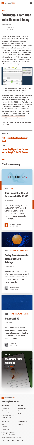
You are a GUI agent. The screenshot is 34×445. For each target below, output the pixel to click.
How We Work (22, 408)
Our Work (21, 405)
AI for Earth (5, 408)
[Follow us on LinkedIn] (17, 440)
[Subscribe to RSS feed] (3, 440)
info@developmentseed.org (11, 437)
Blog (3, 10)
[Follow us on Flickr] (22, 440)
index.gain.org (15, 122)
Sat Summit (21, 421)
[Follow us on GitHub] (7, 440)
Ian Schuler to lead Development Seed (15, 139)
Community (22, 411)
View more (17, 262)
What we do (5, 405)
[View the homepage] (8, 3)
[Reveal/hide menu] (30, 3)
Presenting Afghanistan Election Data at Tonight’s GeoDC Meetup (15, 151)
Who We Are (5, 421)
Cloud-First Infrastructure (6, 412)
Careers (4, 426)
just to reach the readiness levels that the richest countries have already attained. (15, 116)
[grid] (17, 279)
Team (3, 424)
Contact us (5, 429)
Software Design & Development (8, 416)
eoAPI (19, 424)
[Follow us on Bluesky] (12, 440)
